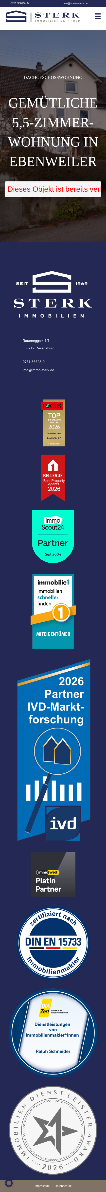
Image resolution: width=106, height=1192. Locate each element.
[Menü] (100, 16)
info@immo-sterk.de (76, 3)
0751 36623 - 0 (20, 3)
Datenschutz (63, 1186)
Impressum (42, 1186)
